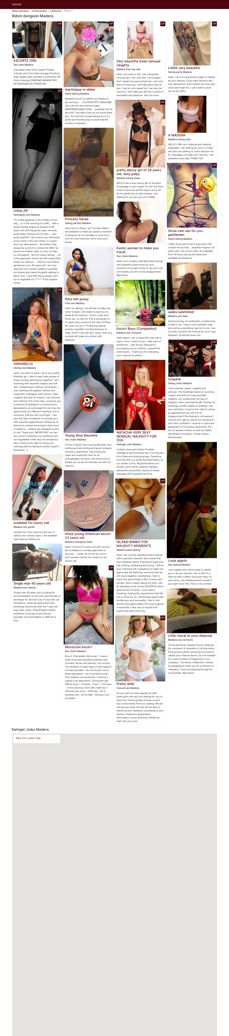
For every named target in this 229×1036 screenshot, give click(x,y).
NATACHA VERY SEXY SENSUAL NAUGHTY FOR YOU (136, 436)
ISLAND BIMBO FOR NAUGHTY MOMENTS (134, 544)
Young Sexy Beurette (81, 435)
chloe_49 (21, 211)
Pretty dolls (125, 684)
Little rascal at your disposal (190, 636)
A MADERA (176, 135)
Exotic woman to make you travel (138, 250)
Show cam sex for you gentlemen (185, 233)
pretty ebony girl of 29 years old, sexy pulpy (139, 172)
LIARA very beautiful (184, 68)
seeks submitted (181, 312)
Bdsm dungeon (20, 10)
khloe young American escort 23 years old (88, 536)
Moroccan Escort (78, 647)
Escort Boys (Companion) (137, 329)
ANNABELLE (23, 364)
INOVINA (16, 4)
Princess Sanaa (76, 219)
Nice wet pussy (77, 299)
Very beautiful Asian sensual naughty (138, 63)
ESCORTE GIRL (25, 60)
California (55, 10)
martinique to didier (80, 89)
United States (39, 10)
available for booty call (31, 523)
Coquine (174, 379)
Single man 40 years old (32, 583)
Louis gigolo (177, 560)
